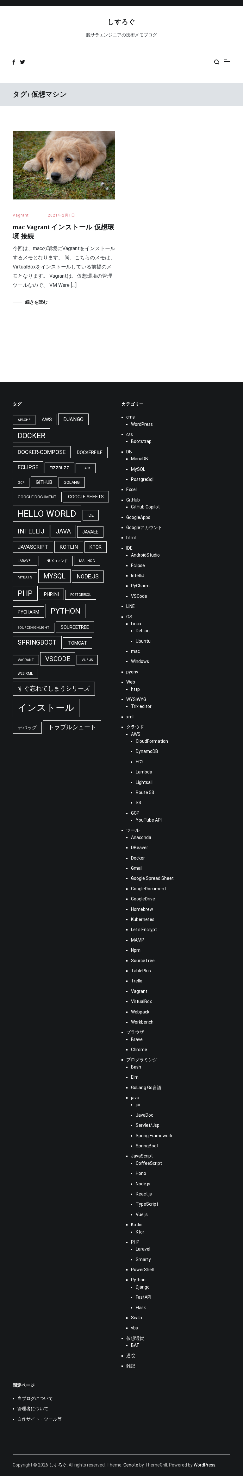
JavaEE (90, 532)
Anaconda (141, 837)
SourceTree (75, 627)
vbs (134, 1327)
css (129, 434)
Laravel (25, 561)
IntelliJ (31, 531)
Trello (136, 980)
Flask (85, 468)
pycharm (28, 612)
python (65, 611)
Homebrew (142, 909)
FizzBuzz (59, 467)
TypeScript (147, 1204)
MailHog (87, 561)
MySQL (138, 469)
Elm (135, 1077)
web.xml (25, 674)
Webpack (140, 1011)
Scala (136, 1317)
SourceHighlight (33, 628)
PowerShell (142, 1269)
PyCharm (140, 585)
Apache (24, 420)
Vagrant (21, 215)
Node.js (88, 576)
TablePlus (141, 970)
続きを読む (36, 302)
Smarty (143, 1259)
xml (130, 716)
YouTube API (149, 820)
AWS (47, 419)
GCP (21, 483)
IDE (91, 515)
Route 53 (145, 792)
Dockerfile (90, 452)
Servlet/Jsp (147, 1125)
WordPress (142, 424)
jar (138, 1104)
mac (135, 651)
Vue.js (87, 660)
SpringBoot (147, 1145)
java (63, 531)
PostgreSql (80, 595)
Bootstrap (141, 441)
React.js (144, 1193)
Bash (136, 1066)
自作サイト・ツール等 (39, 1419)
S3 (138, 802)
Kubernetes (142, 919)
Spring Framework (154, 1135)
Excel (131, 489)
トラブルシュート (72, 727)
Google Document (37, 497)
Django (73, 419)
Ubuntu (143, 641)
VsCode (57, 659)
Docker (138, 858)
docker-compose (41, 452)
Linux (136, 623)
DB (129, 451)
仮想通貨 (135, 1338)
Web (130, 681)
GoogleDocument (148, 888)
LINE (130, 606)
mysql (54, 576)
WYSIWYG (136, 699)
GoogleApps (138, 517)
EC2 (140, 761)
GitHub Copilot (145, 506)
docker (31, 435)
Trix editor (141, 706)
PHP (25, 593)
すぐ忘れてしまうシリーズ (54, 688)
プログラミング (141, 1059)
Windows (140, 661)
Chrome (139, 1049)
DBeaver (139, 847)
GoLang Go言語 (146, 1087)
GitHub (44, 482)
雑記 (130, 1365)
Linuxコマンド (56, 561)
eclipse (28, 467)
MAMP (137, 940)
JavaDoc (144, 1115)
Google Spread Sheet (152, 878)
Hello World (47, 513)
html (131, 537)
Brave (137, 1039)
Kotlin (68, 547)
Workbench (142, 1022)
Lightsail (144, 782)
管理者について (32, 1408)
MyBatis (25, 577)
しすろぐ (121, 21)
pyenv (132, 671)
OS (129, 616)
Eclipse (138, 565)
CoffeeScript (149, 1163)
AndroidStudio (145, 555)
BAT (135, 1345)
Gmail (136, 868)
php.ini (51, 594)
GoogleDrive (143, 898)
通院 (130, 1355)
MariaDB (139, 458)
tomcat (77, 643)
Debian (143, 630)
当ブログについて (35, 1398)
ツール (133, 830)
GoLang (72, 482)
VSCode (139, 596)
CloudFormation (152, 741)
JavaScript (33, 547)
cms (130, 416)
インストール (46, 707)
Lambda (144, 771)
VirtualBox (141, 1001)
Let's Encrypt (144, 929)
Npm (135, 950)
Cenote (130, 1464)
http (135, 689)
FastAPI (143, 1297)
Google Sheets (86, 497)
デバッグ (27, 727)
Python (138, 1279)
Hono (141, 1173)
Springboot (37, 642)
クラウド (135, 726)
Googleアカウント (144, 527)
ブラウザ (135, 1032)
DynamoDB (147, 751)
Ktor (96, 547)
